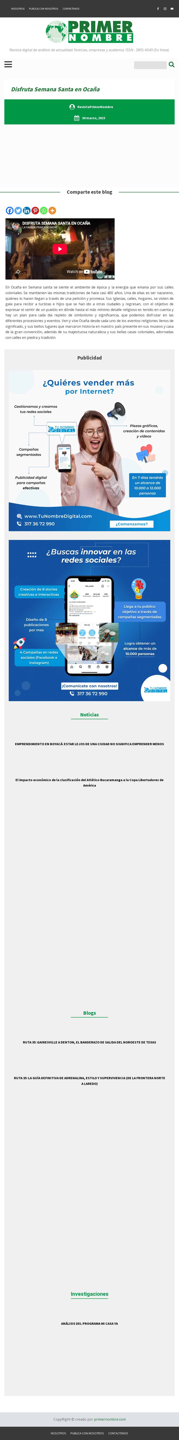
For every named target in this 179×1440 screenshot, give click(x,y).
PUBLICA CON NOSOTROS (43, 8)
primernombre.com (109, 1419)
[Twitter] (18, 210)
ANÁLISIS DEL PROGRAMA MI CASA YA (89, 1323)
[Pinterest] (35, 210)
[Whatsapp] (44, 210)
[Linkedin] (27, 210)
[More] (52, 210)
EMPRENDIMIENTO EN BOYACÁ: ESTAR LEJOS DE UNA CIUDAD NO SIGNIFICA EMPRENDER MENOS (89, 744)
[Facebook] (10, 210)
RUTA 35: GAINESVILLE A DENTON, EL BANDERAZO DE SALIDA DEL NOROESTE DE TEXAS (89, 1042)
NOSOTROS (18, 8)
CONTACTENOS (71, 8)
